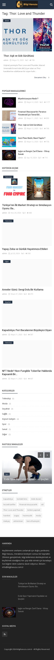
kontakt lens (22, 499)
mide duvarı (36, 499)
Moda (4, 403)
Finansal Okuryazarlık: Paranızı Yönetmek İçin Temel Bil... (32, 113)
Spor (4, 424)
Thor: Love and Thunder (13, 510)
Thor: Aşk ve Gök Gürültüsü (18, 55)
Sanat (4, 429)
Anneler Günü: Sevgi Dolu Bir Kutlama (22, 289)
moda (38, 515)
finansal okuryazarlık (28, 504)
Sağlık (4, 413)
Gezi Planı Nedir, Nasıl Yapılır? (31, 138)
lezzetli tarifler (9, 504)
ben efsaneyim (33, 521)
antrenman (18, 521)
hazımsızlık (27, 515)
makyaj (6, 521)
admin (5, 60)
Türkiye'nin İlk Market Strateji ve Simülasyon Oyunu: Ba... (32, 585)
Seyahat (6, 408)
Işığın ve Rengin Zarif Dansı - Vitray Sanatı (33, 152)
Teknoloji (6, 398)
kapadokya (8, 499)
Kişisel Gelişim (8, 418)
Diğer (4, 434)
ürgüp (16, 515)
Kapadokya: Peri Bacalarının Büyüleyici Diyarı (27, 330)
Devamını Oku (40, 77)
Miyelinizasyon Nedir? (28, 99)
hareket (6, 515)
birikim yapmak (33, 510)
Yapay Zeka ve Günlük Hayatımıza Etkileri (25, 249)
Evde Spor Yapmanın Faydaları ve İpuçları (26, 479)
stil (42, 504)
